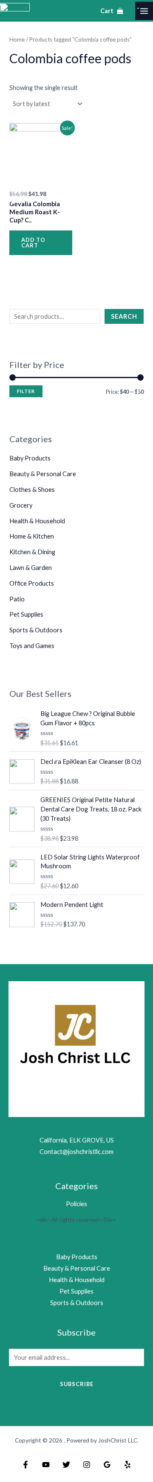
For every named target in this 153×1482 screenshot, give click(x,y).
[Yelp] (127, 1464)
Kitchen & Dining (32, 552)
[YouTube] (46, 1464)
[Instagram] (87, 1464)
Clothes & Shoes (32, 489)
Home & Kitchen (31, 536)
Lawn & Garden (30, 567)
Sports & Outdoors (35, 630)
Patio (17, 599)
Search (124, 316)
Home (17, 39)
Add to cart (33, 242)
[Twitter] (66, 1464)
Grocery (20, 505)
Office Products (31, 583)
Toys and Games (31, 645)
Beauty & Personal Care (42, 473)
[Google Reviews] (107, 1464)
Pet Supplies (26, 614)
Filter (26, 391)
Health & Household (37, 521)
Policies (76, 1203)
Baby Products (30, 458)
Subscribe (77, 1384)
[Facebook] (25, 1464)
